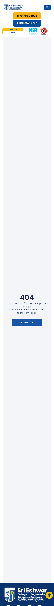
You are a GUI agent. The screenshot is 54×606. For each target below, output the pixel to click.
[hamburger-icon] (47, 7)
